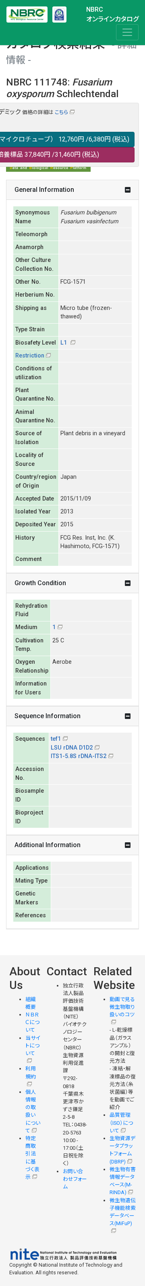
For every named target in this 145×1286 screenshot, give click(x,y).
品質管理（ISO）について (121, 1122)
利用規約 (30, 1072)
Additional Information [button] (47, 845)
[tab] (72, 190)
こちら (61, 112)
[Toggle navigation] (127, 32)
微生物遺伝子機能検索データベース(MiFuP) (123, 1212)
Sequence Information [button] (47, 716)
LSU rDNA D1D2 (72, 747)
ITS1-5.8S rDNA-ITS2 (78, 756)
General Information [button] (44, 189)
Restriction (29, 355)
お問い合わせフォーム (75, 1179)
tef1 (56, 738)
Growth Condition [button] (40, 583)
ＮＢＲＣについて (32, 1022)
